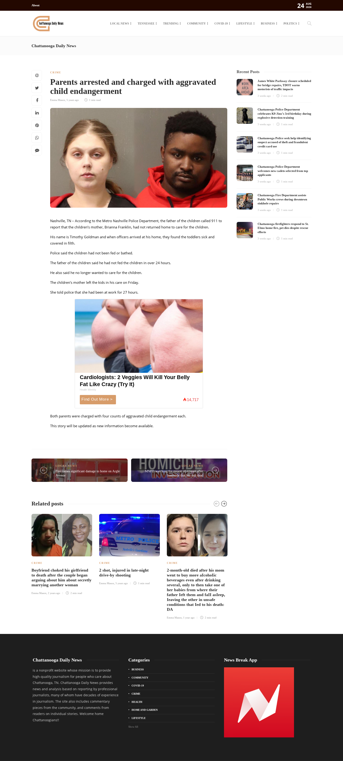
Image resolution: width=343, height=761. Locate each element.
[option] (62, 553)
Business (268, 23)
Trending (170, 23)
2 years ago (54, 593)
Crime (55, 72)
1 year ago (189, 617)
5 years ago (72, 100)
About (35, 5)
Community (196, 23)
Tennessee (146, 23)
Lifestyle (244, 23)
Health (137, 702)
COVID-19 (221, 23)
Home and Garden (145, 709)
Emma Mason (57, 100)
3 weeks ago (264, 95)
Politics (290, 23)
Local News (119, 23)
